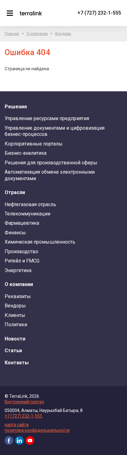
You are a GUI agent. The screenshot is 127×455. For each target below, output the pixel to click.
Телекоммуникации (27, 214)
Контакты (17, 363)
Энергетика (18, 270)
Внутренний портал (24, 401)
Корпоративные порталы (34, 144)
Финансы (15, 233)
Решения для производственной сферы (51, 163)
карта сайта (17, 424)
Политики (16, 324)
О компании (37, 34)
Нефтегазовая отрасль (30, 204)
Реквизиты (18, 296)
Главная (12, 34)
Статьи (13, 350)
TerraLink (31, 13)
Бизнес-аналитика (26, 153)
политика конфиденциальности (37, 430)
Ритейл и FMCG (22, 261)
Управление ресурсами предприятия (47, 118)
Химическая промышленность (40, 242)
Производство (21, 251)
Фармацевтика (22, 223)
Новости (15, 339)
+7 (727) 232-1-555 (99, 13)
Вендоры (63, 34)
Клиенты (15, 315)
